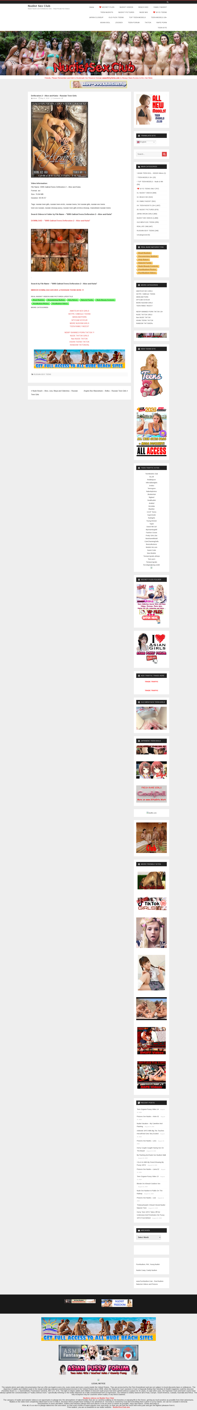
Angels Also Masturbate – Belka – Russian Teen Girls (105, 391)
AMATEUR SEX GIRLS (79, 311)
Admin (35, 98)
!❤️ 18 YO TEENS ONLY (146, 189)
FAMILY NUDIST (160, 7)
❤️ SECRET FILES (106, 7)
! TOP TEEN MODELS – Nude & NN (150, 181)
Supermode (151, 515)
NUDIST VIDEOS (126, 7)
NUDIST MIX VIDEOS (144, 218)
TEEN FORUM (133, 22)
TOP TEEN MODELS (137, 17)
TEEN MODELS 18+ (159, 17)
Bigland (151, 497)
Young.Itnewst (151, 521)
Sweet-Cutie (151, 550)
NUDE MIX (143, 12)
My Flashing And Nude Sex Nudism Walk (151, 1155)
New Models (151, 553)
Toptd (151, 524)
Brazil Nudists (38, 300)
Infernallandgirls (151, 483)
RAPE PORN (161, 22)
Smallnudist (151, 500)
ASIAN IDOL (105, 22)
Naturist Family (87, 300)
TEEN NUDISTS (106, 12)
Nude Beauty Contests (105, 300)
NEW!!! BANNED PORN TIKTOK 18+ (149, 312)
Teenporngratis (151, 562)
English (143, 142)
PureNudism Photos (41, 303)
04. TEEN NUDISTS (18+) (146, 205)
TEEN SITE (162, 28)
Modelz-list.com (151, 547)
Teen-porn (151, 559)
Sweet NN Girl (151, 527)
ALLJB (151, 477)
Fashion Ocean (151, 532)
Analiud (151, 503)
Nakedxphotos (151, 491)
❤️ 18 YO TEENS (160, 12)
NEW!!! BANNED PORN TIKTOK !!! (79, 332)
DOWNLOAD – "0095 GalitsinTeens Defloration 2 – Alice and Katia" (60, 221)
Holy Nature (72, 300)
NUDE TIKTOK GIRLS (79, 336)
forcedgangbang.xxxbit (151, 565)
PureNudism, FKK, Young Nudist (148, 1264)
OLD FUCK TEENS (116, 17)
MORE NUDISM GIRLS (79, 323)
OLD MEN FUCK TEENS (145, 222)
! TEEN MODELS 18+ (144, 177)
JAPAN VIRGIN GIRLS (145, 214)
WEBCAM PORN (79, 317)
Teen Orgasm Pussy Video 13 (148, 1176)
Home (91, 7)
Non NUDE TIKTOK (79, 339)
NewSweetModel (152, 538)
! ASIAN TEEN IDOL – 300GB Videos (150, 173)
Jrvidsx (151, 485)
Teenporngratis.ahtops (151, 556)
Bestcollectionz (151, 544)
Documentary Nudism (56, 300)
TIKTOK (148, 22)
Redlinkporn (151, 480)
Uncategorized (142, 235)
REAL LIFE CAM (142, 226)
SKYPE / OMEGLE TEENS (79, 314)
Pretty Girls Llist (151, 535)
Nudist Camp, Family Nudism (146, 1270)
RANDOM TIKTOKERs (79, 345)
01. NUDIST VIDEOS (144, 193)
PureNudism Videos (60, 303)
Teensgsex (152, 488)
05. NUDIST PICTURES (145, 209)
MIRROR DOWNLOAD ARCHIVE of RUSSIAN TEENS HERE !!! (57, 290)
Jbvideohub (151, 494)
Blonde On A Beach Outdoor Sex (148, 1184)
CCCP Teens (151, 512)
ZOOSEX (119, 22)
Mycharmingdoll (151, 530)
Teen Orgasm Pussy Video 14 (148, 1109)
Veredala (151, 506)
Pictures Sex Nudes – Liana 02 (148, 1169)
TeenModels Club (151, 474)
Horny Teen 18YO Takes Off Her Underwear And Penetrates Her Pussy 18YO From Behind (151, 1215)
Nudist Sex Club (39, 6)
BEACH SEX (143, 7)
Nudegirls (151, 518)
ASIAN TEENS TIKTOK (79, 342)
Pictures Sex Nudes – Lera (146, 1141)
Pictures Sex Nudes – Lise (146, 1198)
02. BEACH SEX (142, 197)
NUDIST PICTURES (126, 12)
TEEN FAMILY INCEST (79, 326)
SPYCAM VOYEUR (79, 320)
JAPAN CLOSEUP (96, 17)
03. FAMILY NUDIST (144, 201)
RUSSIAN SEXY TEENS (42, 374)
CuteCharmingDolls (152, 541)
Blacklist (151, 509)
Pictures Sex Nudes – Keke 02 (148, 1116)
